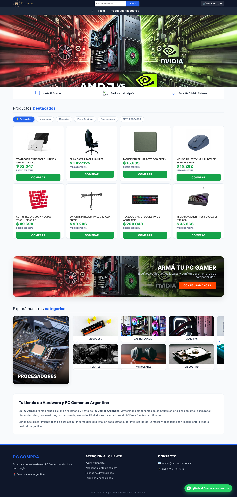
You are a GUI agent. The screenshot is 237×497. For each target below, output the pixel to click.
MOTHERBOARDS (132, 119)
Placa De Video (85, 119)
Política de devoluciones (99, 472)
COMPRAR (38, 177)
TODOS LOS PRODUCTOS (125, 11)
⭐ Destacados (23, 119)
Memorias (64, 119)
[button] (219, 342)
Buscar (133, 3)
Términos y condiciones (99, 477)
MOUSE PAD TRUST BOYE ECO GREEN (144, 159)
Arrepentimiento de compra (101, 467)
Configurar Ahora (197, 285)
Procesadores (108, 119)
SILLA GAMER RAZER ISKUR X (86, 159)
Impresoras (45, 119)
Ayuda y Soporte (95, 462)
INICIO (101, 11)
